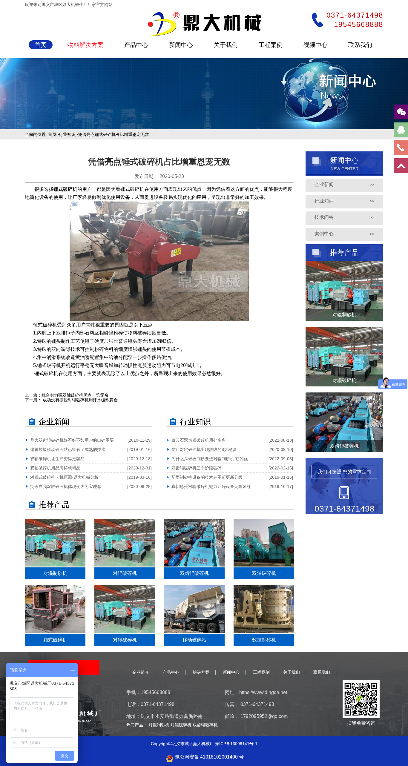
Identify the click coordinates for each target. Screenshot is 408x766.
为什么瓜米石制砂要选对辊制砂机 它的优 (209, 458)
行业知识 (67, 134)
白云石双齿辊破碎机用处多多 (198, 440)
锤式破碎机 (65, 189)
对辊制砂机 (159, 724)
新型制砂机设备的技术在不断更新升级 (207, 477)
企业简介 (140, 672)
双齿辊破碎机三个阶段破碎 (196, 468)
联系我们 (321, 672)
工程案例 (261, 672)
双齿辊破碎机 (205, 724)
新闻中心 (231, 672)
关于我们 (291, 672)
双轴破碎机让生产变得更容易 (57, 458)
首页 (52, 134)
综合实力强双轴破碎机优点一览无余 (75, 395)
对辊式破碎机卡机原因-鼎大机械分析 (64, 477)
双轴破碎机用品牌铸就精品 (55, 468)
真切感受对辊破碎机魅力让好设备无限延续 (211, 486)
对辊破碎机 (182, 724)
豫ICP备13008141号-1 (236, 743)
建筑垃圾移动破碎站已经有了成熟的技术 (67, 449)
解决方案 (201, 672)
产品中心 (170, 672)
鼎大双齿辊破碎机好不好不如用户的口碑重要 (72, 440)
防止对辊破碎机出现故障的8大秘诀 (204, 449)
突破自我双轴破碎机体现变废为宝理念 (65, 486)
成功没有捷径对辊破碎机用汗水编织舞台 (80, 399)
